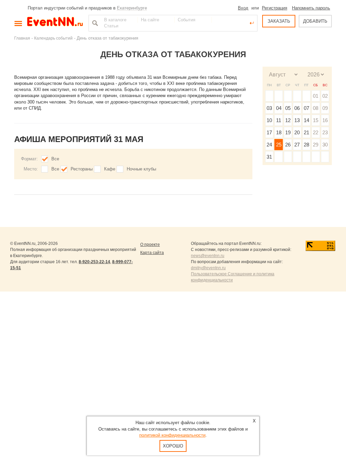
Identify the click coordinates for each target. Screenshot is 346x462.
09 (325, 108)
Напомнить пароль (311, 7)
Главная (22, 38)
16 (325, 120)
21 (306, 132)
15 (315, 120)
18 (278, 132)
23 (325, 132)
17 (269, 132)
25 (278, 144)
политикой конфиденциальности (172, 435)
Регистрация (274, 7)
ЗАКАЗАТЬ (279, 21)
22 (315, 132)
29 (315, 144)
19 (288, 132)
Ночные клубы (141, 168)
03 (269, 108)
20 (297, 132)
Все (55, 158)
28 (306, 144)
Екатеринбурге (132, 7)
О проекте (150, 244)
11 (278, 120)
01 (315, 96)
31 (269, 157)
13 (297, 120)
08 (315, 108)
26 (288, 144)
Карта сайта (152, 252)
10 (269, 120)
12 (288, 120)
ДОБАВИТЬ (315, 21)
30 (325, 144)
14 (306, 120)
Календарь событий (53, 38)
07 (306, 108)
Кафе (109, 168)
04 (278, 108)
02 (325, 96)
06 (297, 108)
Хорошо (173, 445)
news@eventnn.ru (207, 255)
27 (297, 144)
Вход (243, 7)
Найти (94, 23)
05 (288, 108)
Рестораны (82, 168)
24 (269, 144)
